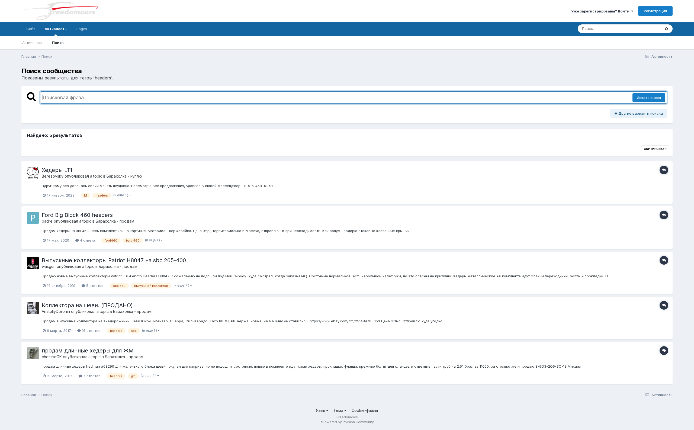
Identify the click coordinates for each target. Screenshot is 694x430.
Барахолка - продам (115, 221)
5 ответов (94, 285)
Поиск (58, 42)
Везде (648, 29)
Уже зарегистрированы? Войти (601, 11)
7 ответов (91, 376)
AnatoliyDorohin (56, 311)
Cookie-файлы (365, 410)
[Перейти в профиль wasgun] (33, 263)
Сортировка (654, 148)
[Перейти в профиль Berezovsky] (33, 173)
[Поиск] (667, 28)
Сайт (30, 29)
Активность (56, 29)
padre (47, 221)
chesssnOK (52, 356)
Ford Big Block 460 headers (77, 215)
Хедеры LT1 (57, 170)
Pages (81, 29)
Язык (321, 410)
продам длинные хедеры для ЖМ (88, 350)
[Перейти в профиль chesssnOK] (33, 353)
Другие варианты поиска (640, 113)
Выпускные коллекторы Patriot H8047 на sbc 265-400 (114, 260)
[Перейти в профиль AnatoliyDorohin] (33, 308)
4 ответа (87, 240)
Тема (338, 410)
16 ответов (91, 330)
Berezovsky (52, 176)
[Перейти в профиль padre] (33, 218)
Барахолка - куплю (124, 176)
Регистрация (655, 11)
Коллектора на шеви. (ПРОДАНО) (87, 305)
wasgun (49, 266)
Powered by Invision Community (348, 422)
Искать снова (649, 97)
